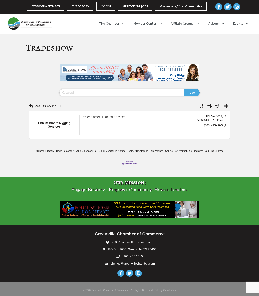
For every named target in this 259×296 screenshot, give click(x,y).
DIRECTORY (80, 6)
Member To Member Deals (119, 151)
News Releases (64, 151)
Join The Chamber (214, 151)
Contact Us (171, 151)
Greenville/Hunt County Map (181, 6)
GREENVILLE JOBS (135, 6)
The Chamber (109, 23)
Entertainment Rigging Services (104, 116)
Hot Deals (98, 151)
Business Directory (44, 151)
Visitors (213, 23)
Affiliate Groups (182, 23)
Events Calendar (83, 151)
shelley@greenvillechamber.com (133, 263)
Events (238, 23)
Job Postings (156, 151)
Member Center (144, 23)
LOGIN (106, 6)
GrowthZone (170, 290)
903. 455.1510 (133, 256)
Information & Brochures (190, 151)
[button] (31, 106)
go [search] (193, 92)
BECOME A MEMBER (46, 6)
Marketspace (141, 151)
